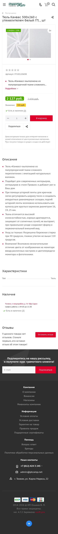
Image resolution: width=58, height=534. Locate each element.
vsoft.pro (40, 512)
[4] (15, 70)
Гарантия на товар (29, 424)
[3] (12, 70)
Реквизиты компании (29, 404)
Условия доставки (29, 420)
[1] (7, 70)
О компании (29, 392)
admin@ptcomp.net (31, 472)
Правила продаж (29, 428)
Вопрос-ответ (29, 444)
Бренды (29, 448)
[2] (9, 70)
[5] (18, 70)
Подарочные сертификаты (29, 432)
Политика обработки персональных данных (29, 452)
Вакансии (29, 396)
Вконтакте (29, 523)
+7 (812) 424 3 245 (30, 466)
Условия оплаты (29, 416)
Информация (29, 411)
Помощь (29, 439)
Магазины (29, 400)
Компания (29, 387)
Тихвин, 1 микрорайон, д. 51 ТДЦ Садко (21, 304)
